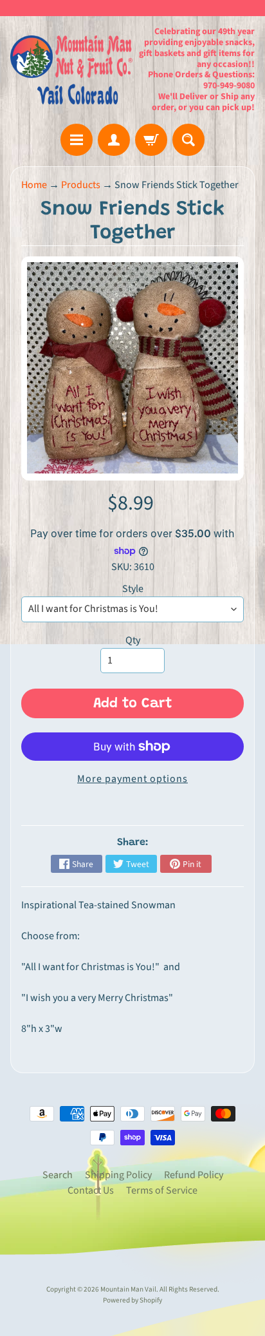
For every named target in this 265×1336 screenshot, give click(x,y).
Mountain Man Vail (128, 1289)
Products (80, 185)
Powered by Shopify (132, 1300)
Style (132, 589)
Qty (132, 640)
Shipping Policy (118, 1175)
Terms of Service (161, 1190)
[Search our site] (188, 140)
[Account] (114, 140)
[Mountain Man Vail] (71, 69)
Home (34, 185)
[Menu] (76, 140)
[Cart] (151, 140)
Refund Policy (193, 1175)
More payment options (132, 779)
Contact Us (91, 1190)
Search (57, 1175)
